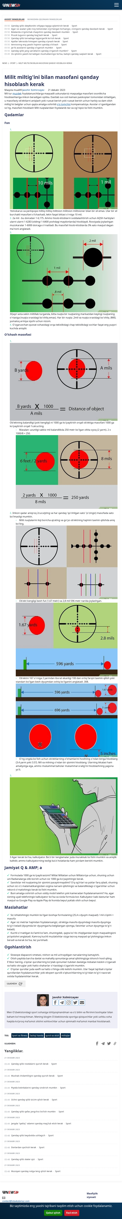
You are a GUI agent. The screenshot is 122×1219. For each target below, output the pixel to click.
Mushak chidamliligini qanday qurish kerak (32, 1075)
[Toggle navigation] (116, 4)
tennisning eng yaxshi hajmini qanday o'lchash (34, 44)
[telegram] (62, 1003)
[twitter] (75, 1003)
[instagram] (69, 1003)
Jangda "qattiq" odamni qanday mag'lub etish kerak (37, 1123)
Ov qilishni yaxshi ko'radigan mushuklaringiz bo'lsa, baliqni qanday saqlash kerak (52, 54)
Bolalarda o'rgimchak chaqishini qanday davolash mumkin (40, 32)
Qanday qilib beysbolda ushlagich (28, 1135)
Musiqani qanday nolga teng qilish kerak (31, 1171)
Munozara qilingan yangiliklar (44, 19)
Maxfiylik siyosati (92, 1195)
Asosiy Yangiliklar (14, 19)
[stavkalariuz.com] (11, 5)
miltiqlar (65, 1035)
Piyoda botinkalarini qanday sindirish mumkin (34, 1087)
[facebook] (55, 1003)
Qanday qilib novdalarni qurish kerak (29, 1063)
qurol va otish (52, 1035)
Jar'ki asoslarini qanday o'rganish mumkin (32, 47)
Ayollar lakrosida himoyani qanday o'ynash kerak (35, 41)
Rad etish (71, 1212)
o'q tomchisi (64, 104)
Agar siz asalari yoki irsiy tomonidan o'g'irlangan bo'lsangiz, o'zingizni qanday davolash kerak (58, 28)
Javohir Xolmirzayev (33, 90)
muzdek (17, 93)
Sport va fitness (19, 1035)
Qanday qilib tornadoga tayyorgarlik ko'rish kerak (35, 38)
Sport (74, 25)
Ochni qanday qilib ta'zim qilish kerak (30, 1099)
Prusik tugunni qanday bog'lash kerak (30, 35)
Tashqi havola (36, 1035)
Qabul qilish (53, 1212)
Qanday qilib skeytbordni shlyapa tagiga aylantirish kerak (40, 25)
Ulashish (12, 983)
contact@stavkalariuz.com (15, 1201)
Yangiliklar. (13, 1051)
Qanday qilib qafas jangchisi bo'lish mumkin (33, 1111)
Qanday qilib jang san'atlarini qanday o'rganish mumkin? (39, 50)
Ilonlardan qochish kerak (23, 1147)
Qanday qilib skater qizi (23, 1159)
